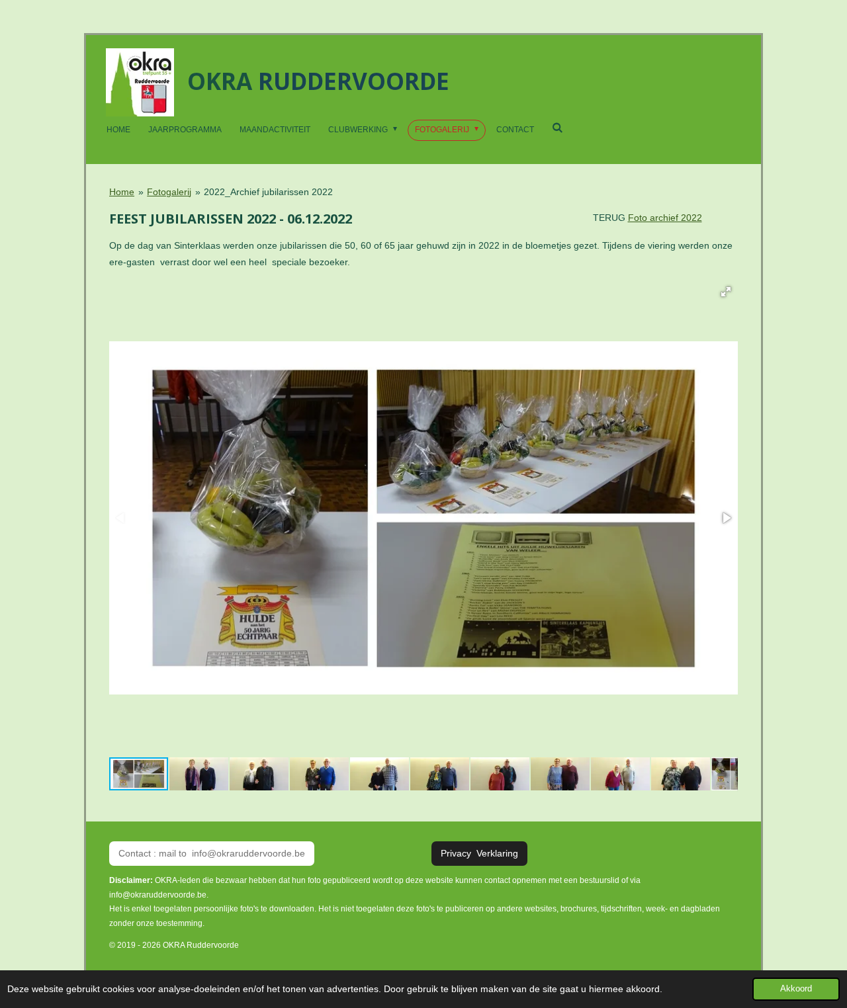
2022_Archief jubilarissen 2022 (268, 192)
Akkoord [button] (796, 988)
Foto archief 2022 (665, 217)
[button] (725, 291)
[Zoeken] (557, 128)
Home (121, 192)
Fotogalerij (169, 192)
